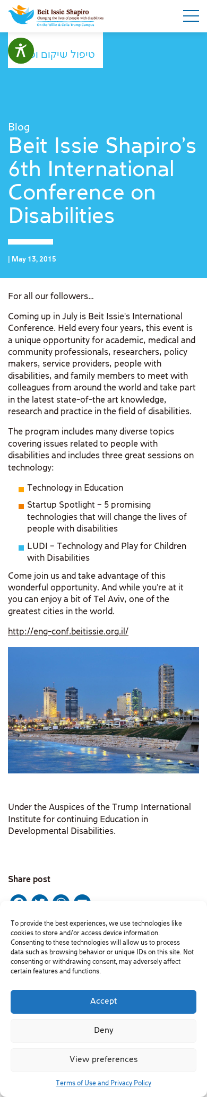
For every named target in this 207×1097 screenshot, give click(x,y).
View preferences (104, 1060)
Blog (19, 127)
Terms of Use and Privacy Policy (103, 1083)
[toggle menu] (191, 16)
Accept (103, 1001)
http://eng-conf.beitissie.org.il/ (68, 632)
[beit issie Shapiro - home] (56, 16)
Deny (104, 1030)
